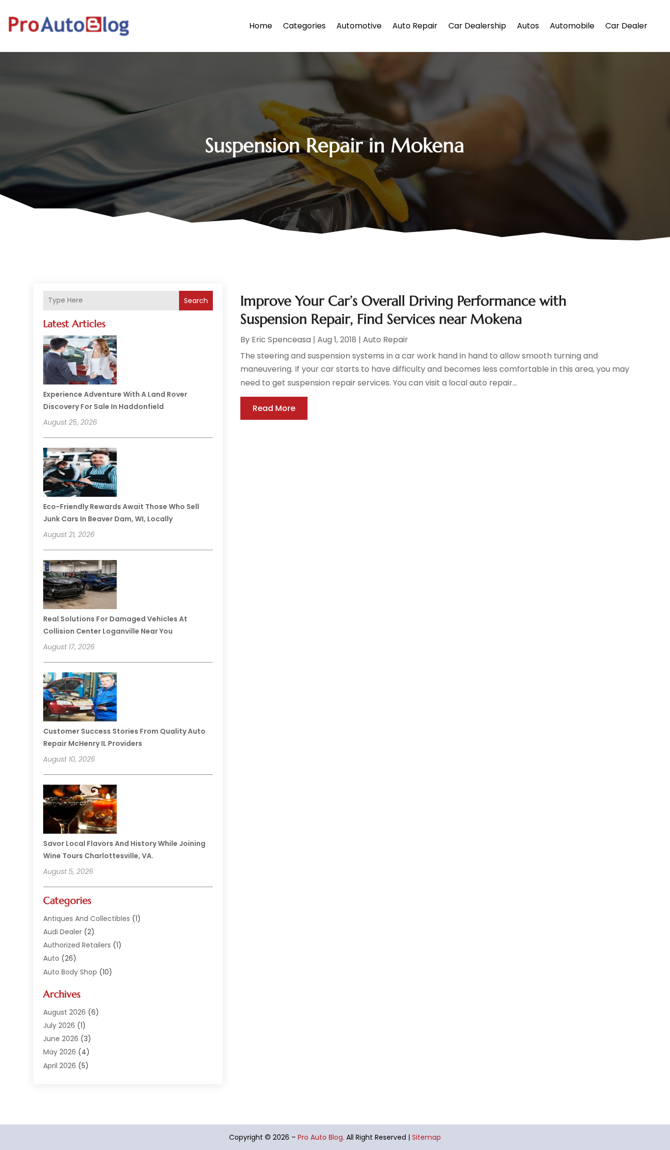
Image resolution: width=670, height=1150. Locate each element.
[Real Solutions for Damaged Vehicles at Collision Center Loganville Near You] (80, 586)
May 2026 (59, 1052)
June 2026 (60, 1039)
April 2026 (59, 1066)
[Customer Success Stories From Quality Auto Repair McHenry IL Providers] (80, 698)
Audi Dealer (62, 932)
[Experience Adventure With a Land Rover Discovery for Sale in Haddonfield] (80, 361)
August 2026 (64, 1012)
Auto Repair (415, 25)
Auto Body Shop (70, 972)
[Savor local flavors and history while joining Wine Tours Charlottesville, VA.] (80, 811)
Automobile (572, 25)
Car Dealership (477, 25)
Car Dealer (626, 25)
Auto (51, 958)
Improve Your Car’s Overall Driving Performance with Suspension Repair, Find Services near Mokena (403, 309)
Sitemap (426, 1137)
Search (196, 301)
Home (260, 25)
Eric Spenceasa (281, 339)
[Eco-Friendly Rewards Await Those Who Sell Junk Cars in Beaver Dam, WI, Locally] (80, 474)
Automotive (359, 25)
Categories (304, 25)
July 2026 (59, 1025)
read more (274, 408)
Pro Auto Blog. (321, 1137)
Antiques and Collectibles (86, 918)
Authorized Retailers (77, 945)
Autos (528, 25)
